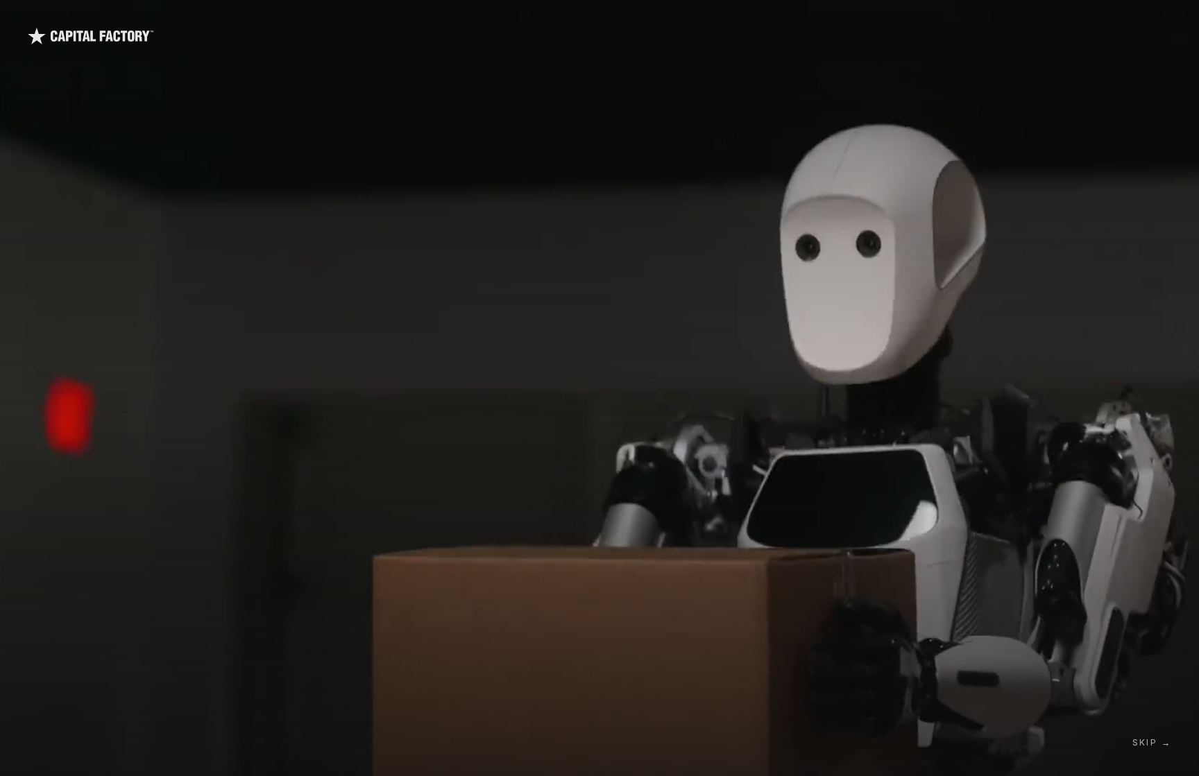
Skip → (1151, 742)
